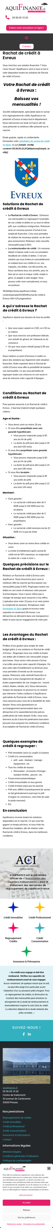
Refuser (26, 1210)
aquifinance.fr (10, 1087)
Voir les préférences (26, 1217)
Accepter (27, 1202)
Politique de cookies (14, 1224)
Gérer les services (25, 1195)
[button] (49, 1168)
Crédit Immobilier (13, 917)
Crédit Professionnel (40, 917)
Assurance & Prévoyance (26, 961)
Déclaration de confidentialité (34, 1224)
